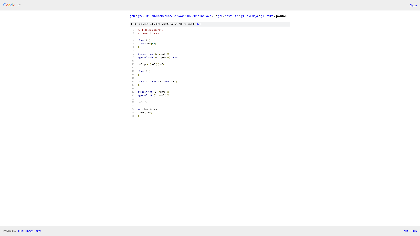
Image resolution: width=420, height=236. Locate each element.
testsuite (231, 16)
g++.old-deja (249, 16)
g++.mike (267, 16)
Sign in (413, 5)
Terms (37, 230)
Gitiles (20, 230)
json (414, 230)
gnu (132, 16)
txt (406, 230)
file (197, 24)
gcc (140, 16)
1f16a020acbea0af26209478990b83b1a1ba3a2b (178, 16)
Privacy (28, 230)
